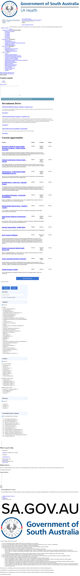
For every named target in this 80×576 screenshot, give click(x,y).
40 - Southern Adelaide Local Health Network (13, 429)
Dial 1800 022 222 (6, 456)
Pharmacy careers (8, 69)
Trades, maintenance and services (10, 353)
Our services (7, 38)
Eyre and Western (7, 368)
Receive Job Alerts (4, 72)
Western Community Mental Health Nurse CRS (13, 249)
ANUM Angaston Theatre (10, 269)
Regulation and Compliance (9, 345)
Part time (5, 406)
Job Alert (6, 288)
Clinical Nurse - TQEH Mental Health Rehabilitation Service (13, 172)
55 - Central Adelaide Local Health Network (12, 430)
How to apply (5, 46)
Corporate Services (7, 321)
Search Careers (25, 21)
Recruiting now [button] (12, 39)
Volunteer (7, 70)
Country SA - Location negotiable (10, 389)
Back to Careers (3, 84)
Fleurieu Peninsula (7, 370)
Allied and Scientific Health (9, 314)
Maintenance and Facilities (9, 332)
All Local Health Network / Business (10, 416)
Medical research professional (11, 64)
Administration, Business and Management (12, 312)
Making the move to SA (9, 49)
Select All (5, 304)
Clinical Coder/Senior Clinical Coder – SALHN (14, 160)
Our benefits (7, 32)
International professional (10, 61)
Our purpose (7, 37)
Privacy (4, 497)
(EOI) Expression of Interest (9, 308)
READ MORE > (5, 112)
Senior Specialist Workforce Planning (14, 259)
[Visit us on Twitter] (3, 479)
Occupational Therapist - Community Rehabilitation (14, 196)
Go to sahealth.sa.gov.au (26, 18)
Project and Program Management (10, 342)
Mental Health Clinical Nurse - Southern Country (14, 206)
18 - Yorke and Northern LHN (9, 426)
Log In (14, 288)
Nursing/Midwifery (8, 336)
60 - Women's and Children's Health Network (12, 432)
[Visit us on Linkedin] (3, 481)
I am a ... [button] (8, 52)
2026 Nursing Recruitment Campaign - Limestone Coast (15, 116)
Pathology (5, 337)
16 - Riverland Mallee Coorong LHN (11, 424)
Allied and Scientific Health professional (13, 55)
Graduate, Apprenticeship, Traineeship (11, 328)
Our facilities (7, 34)
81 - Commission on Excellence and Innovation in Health (15, 434)
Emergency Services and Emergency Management (13, 325)
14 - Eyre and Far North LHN (9, 421)
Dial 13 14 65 (5, 460)
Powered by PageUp (4, 281)
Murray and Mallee (7, 373)
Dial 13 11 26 (5, 462)
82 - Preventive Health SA (8, 436)
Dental (5, 324)
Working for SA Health (7, 30)
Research (5, 346)
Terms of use (5, 498)
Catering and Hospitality (8, 316)
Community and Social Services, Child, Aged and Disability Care (15, 320)
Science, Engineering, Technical (10, 349)
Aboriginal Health (7, 310)
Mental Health (6, 334)
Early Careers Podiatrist (10, 235)
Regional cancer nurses (9, 44)
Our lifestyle (7, 35)
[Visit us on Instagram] (3, 477)
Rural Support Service (8, 390)
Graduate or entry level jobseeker (11, 59)
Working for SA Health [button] (16, 30)
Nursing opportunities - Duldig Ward (13, 227)
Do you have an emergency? (27, 19)
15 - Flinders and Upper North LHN (11, 423)
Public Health (6, 344)
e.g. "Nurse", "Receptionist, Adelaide (8, 297)
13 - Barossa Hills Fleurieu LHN (10, 420)
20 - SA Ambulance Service (9, 428)
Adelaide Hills (6, 365)
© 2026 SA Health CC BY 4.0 (8, 496)
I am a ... (4, 52)
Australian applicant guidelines (11, 50)
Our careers (7, 33)
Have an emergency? (37, 19)
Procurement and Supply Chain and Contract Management (15, 341)
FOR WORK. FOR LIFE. (10, 41)
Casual (5, 404)
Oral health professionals (10, 68)
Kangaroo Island (7, 372)
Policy (5, 340)
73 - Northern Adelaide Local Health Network (13, 433)
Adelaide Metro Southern (8, 383)
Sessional (5, 408)
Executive (5, 326)
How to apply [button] (11, 46)
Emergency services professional (11, 57)
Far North (5, 369)
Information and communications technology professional (16, 60)
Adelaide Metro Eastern (8, 381)
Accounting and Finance (8, 311)
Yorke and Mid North (8, 375)
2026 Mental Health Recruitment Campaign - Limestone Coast (17, 107)
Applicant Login (11, 72)
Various (5, 393)
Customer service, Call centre (9, 323)
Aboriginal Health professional (11, 54)
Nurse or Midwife (8, 66)
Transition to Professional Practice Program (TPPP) (15, 42)
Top (1, 487)
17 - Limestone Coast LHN (9, 425)
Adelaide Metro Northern (8, 382)
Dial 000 (4, 452)
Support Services (7, 350)
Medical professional (9, 63)
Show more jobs (27, 278)
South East (6, 374)
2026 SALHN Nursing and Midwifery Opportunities (14, 128)
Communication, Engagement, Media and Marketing (14, 318)
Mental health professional (10, 45)
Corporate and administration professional (13, 56)
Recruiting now (5, 39)
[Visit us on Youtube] (3, 483)
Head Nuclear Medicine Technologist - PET (14, 217)
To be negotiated (7, 391)
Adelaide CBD (7, 379)
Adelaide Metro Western (8, 385)
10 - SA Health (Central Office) (10, 419)
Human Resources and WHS (9, 329)
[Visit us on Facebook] (3, 475)
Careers (10, 29)
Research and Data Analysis (9, 348)
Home (3, 81)
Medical (5, 333)
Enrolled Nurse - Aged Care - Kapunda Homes (14, 183)
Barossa (5, 366)
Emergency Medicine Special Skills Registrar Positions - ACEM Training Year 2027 (13, 148)
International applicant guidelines (11, 48)
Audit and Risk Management (9, 315)
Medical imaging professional (11, 62)
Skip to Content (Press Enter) (27, 24)
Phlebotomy (6, 338)
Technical (5, 351)
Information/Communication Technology (11, 330)
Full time (5, 405)
